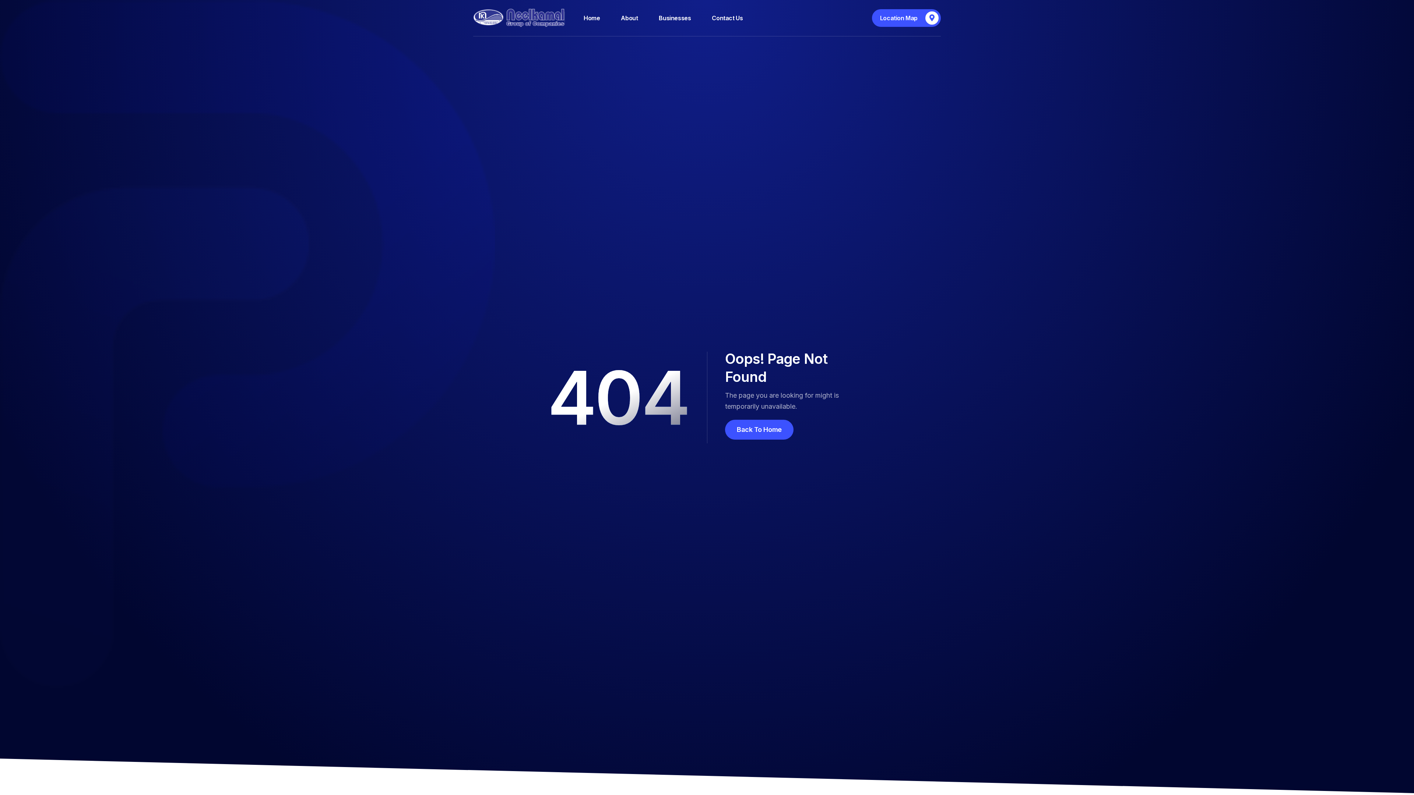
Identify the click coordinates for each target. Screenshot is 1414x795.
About (629, 18)
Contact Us (727, 18)
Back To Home (759, 429)
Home (592, 18)
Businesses (675, 18)
